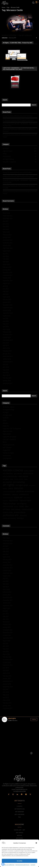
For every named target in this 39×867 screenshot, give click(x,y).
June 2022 (6, 256)
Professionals (7, 455)
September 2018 (8, 362)
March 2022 (6, 264)
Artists (5, 420)
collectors (15, 494)
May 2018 (6, 370)
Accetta (19, 861)
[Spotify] (21, 794)
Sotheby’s (20, 518)
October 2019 (7, 337)
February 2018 (7, 378)
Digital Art (5, 500)
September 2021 (8, 280)
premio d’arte (8, 512)
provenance (23, 515)
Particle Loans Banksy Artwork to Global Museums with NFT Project (20, 136)
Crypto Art (6, 426)
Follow (34, 719)
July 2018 (5, 364)
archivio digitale (28, 471)
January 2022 (7, 270)
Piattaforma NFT (27, 509)
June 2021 (6, 289)
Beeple (10, 488)
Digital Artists (7, 434)
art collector (18, 474)
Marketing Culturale (8, 445)
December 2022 (7, 240)
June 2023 (6, 224)
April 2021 (6, 294)
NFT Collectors (7, 447)
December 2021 (7, 272)
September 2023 (8, 218)
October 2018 (7, 359)
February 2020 (7, 332)
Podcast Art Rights (8, 453)
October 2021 (7, 278)
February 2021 (7, 299)
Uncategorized (7, 458)
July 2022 (5, 253)
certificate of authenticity (9, 491)
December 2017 (7, 383)
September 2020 (8, 313)
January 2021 (7, 302)
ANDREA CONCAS (13, 470)
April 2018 (6, 372)
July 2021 (5, 286)
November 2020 (7, 307)
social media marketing (9, 518)
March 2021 (6, 297)
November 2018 (7, 356)
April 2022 (6, 262)
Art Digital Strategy (8, 409)
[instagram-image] (7, 729)
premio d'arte (19, 512)
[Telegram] (26, 794)
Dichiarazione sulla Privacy (22, 864)
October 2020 (7, 310)
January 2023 (7, 237)
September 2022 (8, 248)
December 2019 (7, 334)
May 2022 (6, 259)
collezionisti (24, 494)
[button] (36, 843)
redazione (4, 37)
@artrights (12, 718)
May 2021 (6, 291)
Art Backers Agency (8, 407)
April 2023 (6, 229)
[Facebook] (9, 794)
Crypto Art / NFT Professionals (12, 428)
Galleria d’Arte (8, 506)
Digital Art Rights (25, 500)
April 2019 (6, 345)
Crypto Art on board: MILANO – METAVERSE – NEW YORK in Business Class (20, 124)
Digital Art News (7, 431)
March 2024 (6, 213)
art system (32, 485)
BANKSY (5, 488)
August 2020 (6, 316)
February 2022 (7, 267)
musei (21, 506)
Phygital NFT (6, 450)
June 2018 (6, 367)
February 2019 (7, 351)
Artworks (5, 423)
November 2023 (7, 216)
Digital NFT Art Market (9, 437)
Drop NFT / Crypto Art (9, 439)
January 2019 (7, 353)
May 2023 (6, 226)
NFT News (6, 509)
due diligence (21, 503)
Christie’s (7, 494)
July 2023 (5, 221)
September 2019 (8, 340)
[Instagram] (13, 794)
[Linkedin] (17, 794)
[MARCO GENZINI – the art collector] (19, 23)
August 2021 (6, 283)
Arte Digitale (23, 476)
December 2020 (7, 305)
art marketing (19, 482)
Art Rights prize (7, 415)
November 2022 (7, 243)
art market (7, 482)
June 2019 (6, 343)
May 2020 (6, 324)
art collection (8, 473)
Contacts (32, 864)
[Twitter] (30, 794)
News (26, 506)
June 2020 (6, 321)
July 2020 (5, 318)
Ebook (5, 442)
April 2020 (6, 326)
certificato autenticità (25, 491)
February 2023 (7, 234)
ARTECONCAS (28, 473)
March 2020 (6, 329)
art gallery (6, 479)
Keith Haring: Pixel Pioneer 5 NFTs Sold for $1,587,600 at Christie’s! (19, 130)
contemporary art (8, 497)
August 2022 (6, 251)
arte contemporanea (10, 476)
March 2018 (6, 375)
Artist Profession (18, 479)
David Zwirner (27, 497)
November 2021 (7, 275)
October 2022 (7, 245)
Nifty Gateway (15, 509)
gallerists (16, 506)
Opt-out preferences (9, 864)
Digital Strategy (9, 503)
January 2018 (7, 380)
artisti (11, 479)
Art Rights (6, 412)
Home (3, 7)
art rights (8, 485)
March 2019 (6, 348)
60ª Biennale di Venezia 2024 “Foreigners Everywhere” (18, 120)
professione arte (11, 515)
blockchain (18, 488)
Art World (5, 418)
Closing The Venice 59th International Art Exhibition (17, 116)
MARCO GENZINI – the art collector (17, 35)
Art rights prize (22, 485)
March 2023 (6, 232)
